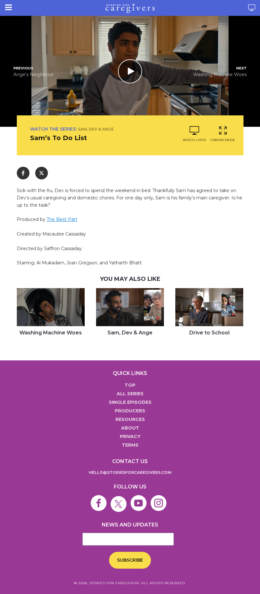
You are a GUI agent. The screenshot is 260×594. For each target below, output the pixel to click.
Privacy (130, 436)
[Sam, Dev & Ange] (130, 307)
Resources (130, 419)
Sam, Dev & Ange (96, 129)
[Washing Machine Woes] (51, 307)
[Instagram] (160, 498)
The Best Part (62, 219)
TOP (130, 385)
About (130, 428)
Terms (130, 445)
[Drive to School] (209, 307)
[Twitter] (120, 498)
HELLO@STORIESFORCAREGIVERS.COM (130, 472)
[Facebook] (100, 498)
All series (130, 394)
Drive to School (209, 333)
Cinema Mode (223, 140)
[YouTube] (140, 498)
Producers (130, 411)
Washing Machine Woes (50, 333)
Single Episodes (130, 402)
